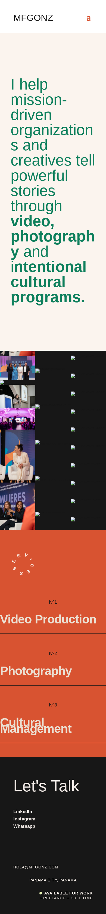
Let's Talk (46, 786)
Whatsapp (24, 826)
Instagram (24, 818)
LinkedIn (22, 811)
